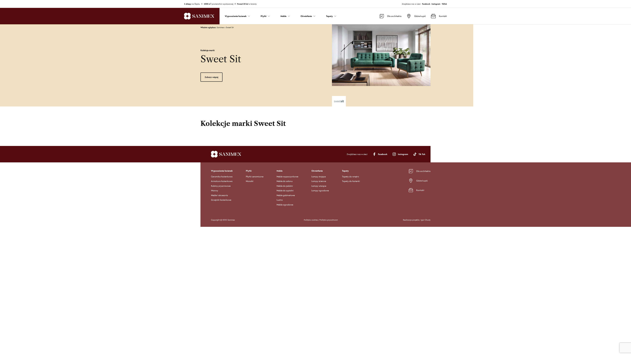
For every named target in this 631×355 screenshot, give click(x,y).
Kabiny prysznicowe (221, 186)
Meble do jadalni (285, 186)
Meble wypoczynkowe (287, 176)
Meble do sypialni (285, 190)
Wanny (214, 190)
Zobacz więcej (211, 77)
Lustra (280, 199)
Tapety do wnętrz (350, 176)
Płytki (249, 170)
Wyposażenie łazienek (222, 170)
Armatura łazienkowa (222, 181)
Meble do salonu (285, 181)
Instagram (436, 3)
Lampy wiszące (318, 186)
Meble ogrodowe (285, 204)
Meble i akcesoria (219, 195)
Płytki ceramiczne (254, 176)
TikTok (444, 3)
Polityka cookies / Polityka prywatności (321, 219)
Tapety (345, 170)
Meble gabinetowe (286, 195)
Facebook (426, 3)
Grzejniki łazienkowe (221, 199)
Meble (279, 170)
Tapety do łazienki (351, 181)
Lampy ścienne (318, 181)
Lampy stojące (318, 176)
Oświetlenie (317, 170)
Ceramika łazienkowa (222, 176)
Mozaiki (249, 181)
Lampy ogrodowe (320, 190)
